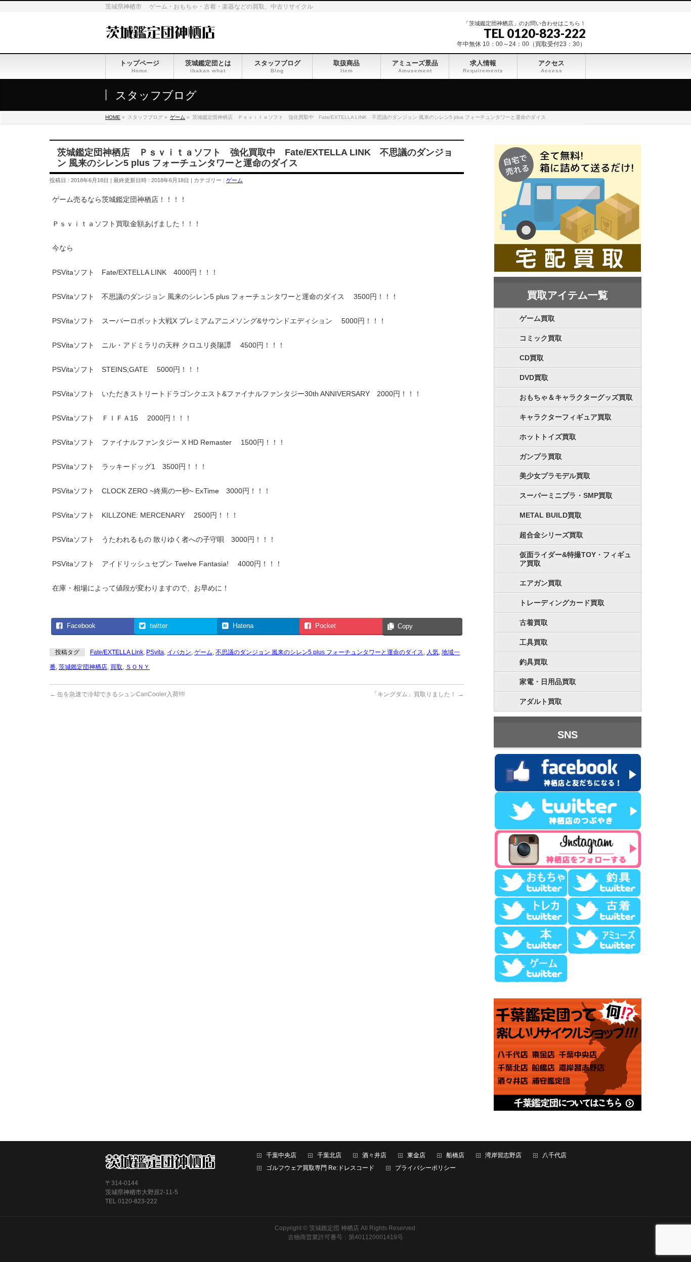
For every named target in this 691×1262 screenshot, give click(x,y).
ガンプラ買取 (541, 456)
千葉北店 (329, 1155)
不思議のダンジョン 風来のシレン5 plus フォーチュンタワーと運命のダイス (319, 652)
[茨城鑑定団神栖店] (160, 31)
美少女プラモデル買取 (555, 476)
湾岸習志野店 (503, 1155)
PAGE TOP (667, 1215)
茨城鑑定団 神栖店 (334, 1228)
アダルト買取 (541, 701)
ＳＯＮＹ (137, 666)
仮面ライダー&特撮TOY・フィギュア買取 (575, 559)
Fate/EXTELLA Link (116, 652)
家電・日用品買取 (548, 682)
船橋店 (455, 1155)
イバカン (179, 652)
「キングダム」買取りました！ (417, 694)
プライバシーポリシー (425, 1168)
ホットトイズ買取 (548, 437)
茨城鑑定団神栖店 (83, 666)
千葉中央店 (281, 1155)
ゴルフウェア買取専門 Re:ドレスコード (320, 1168)
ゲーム (234, 180)
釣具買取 (534, 662)
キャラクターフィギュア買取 (566, 417)
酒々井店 (374, 1155)
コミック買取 (541, 338)
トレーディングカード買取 (562, 603)
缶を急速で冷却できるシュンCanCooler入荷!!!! (117, 694)
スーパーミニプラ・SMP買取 (566, 495)
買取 (116, 666)
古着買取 (534, 622)
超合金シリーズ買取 (551, 535)
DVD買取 (534, 377)
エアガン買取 (541, 583)
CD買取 (532, 358)
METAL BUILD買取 (551, 515)
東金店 (416, 1155)
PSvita (155, 652)
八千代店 (554, 1155)
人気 (432, 652)
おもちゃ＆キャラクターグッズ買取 (576, 397)
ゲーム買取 (537, 318)
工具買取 (534, 642)
